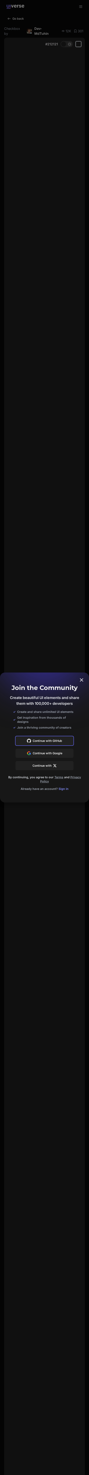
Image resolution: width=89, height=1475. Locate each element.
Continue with (42, 765)
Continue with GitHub (47, 740)
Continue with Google (47, 753)
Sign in (64, 788)
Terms (58, 777)
